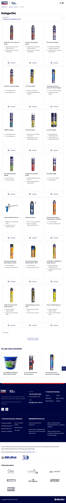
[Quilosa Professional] (11, 489)
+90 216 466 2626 (35, 394)
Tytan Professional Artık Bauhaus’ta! (35, 424)
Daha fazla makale (33, 418)
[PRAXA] (33, 480)
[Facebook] (2, 409)
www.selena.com (30, 452)
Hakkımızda (48, 398)
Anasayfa (3, 7)
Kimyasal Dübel (18, 427)
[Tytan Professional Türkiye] (9, 3)
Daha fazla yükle (33, 339)
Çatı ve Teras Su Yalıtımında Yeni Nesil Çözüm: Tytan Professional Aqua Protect (37, 431)
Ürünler (22, 7)
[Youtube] (6, 409)
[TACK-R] (54, 480)
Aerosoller (17, 430)
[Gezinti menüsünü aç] (63, 3)
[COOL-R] (33, 471)
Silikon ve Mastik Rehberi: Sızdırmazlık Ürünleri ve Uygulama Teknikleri (56, 424)
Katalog (58, 401)
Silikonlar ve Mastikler (6, 431)
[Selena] (59, 499)
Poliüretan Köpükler (6, 423)
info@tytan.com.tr (36, 402)
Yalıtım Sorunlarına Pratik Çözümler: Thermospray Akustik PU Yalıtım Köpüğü (55, 433)
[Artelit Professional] (11, 480)
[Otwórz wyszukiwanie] (60, 3)
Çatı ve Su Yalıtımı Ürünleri (18, 424)
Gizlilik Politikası (50, 401)
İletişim (47, 395)
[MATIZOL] (54, 471)
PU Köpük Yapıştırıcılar (7, 426)
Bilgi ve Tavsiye (13, 7)
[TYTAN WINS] (11, 471)
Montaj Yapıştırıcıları (6, 428)
